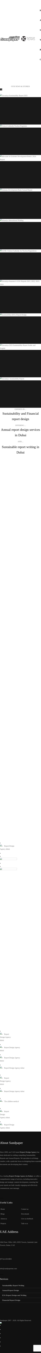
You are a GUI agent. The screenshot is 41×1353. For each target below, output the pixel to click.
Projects (3, 1223)
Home (3, 1209)
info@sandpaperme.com (8, 1269)
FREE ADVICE (24, 633)
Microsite (8, 92)
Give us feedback (27, 1219)
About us (4, 1219)
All (1, 89)
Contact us (24, 1209)
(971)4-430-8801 (6, 1259)
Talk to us (24, 1223)
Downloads (25, 1214)
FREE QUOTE (11, 633)
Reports (14, 92)
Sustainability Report (24, 92)
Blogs (3, 1214)
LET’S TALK (20, 490)
